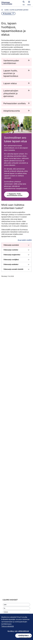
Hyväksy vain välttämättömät (18, 631)
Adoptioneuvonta (11, 111)
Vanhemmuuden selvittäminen (11, 61)
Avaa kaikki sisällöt (25, 240)
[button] (16, 604)
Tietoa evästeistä (7, 626)
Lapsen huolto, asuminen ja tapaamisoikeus (10, 73)
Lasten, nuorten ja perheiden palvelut (16, 10)
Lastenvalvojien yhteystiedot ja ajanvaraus (10, 93)
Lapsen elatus (10, 83)
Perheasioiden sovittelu (14, 103)
